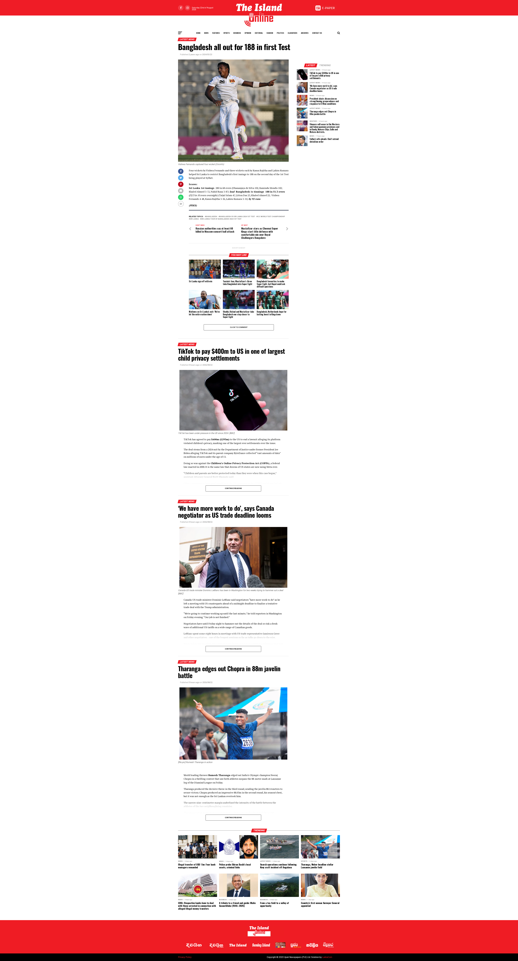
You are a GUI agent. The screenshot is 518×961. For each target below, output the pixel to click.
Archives (304, 32)
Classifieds (292, 32)
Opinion (248, 32)
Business (237, 32)
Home (198, 32)
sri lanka (194, 219)
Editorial (259, 32)
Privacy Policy (185, 957)
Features (216, 32)
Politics (280, 32)
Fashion (270, 32)
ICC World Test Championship (271, 216)
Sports (226, 32)
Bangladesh (211, 216)
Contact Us (317, 32)
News (206, 32)
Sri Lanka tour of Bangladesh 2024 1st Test (221, 219)
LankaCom (327, 957)
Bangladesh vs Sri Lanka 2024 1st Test (237, 216)
